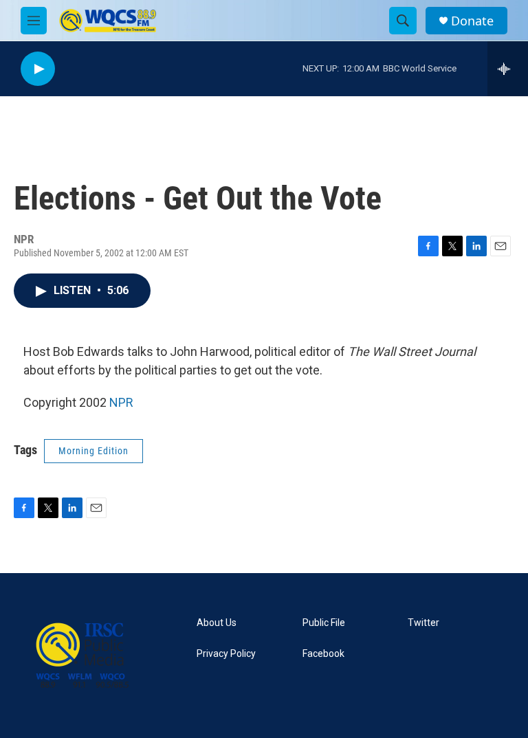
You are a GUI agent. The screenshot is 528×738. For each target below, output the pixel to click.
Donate (472, 21)
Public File (323, 623)
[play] (38, 69)
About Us (216, 623)
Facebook (323, 654)
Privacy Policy (226, 654)
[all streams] (507, 68)
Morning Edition (93, 450)
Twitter (423, 623)
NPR (121, 402)
